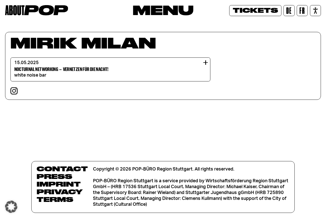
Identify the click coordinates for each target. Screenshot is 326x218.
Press (54, 176)
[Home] (36, 10)
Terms (55, 199)
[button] (11, 207)
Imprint (59, 184)
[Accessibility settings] (315, 10)
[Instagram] (14, 90)
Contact (62, 169)
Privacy (60, 192)
